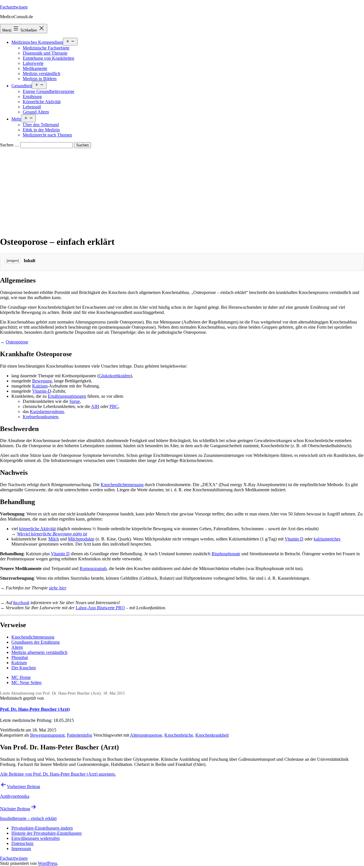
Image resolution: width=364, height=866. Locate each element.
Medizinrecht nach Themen (47, 134)
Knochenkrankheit (212, 735)
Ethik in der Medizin (41, 129)
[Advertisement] (182, 191)
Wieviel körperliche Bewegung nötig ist (52, 533)
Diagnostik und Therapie (45, 53)
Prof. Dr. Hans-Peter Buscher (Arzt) (35, 709)
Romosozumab (93, 568)
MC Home (21, 677)
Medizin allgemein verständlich (39, 652)
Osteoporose (17, 341)
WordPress (47, 863)
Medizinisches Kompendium (37, 42)
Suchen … (9, 144)
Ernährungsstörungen (67, 396)
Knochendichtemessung (122, 484)
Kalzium (39, 386)
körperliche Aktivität (37, 528)
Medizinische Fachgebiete (46, 47)
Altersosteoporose (146, 735)
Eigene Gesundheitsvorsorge (48, 91)
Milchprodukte (81, 538)
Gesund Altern (36, 111)
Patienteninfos (79, 735)
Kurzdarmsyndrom (47, 411)
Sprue (74, 401)
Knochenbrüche (178, 735)
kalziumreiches (327, 538)
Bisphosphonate (226, 553)
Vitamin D (294, 538)
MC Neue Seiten (26, 682)
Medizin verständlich (41, 73)
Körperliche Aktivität (42, 101)
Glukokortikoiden (115, 375)
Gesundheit (21, 85)
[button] (42, 828)
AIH (95, 406)
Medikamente (35, 68)
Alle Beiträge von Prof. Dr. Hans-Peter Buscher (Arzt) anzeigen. (58, 774)
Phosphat (19, 657)
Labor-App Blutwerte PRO (100, 607)
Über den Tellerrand (41, 124)
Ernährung (32, 96)
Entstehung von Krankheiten (48, 58)
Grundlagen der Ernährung (35, 642)
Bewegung (42, 380)
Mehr (16, 119)
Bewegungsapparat (47, 735)
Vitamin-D (41, 391)
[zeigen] (13, 261)
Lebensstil (32, 106)
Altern (17, 647)
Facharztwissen (14, 7)
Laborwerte (33, 63)
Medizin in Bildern (40, 78)
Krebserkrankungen (40, 416)
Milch (53, 538)
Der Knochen (23, 667)
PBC (113, 406)
